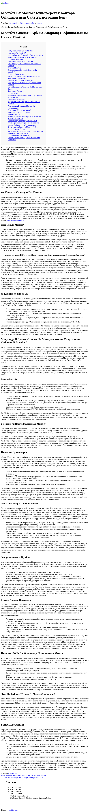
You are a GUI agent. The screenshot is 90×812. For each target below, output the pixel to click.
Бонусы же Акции (15, 91)
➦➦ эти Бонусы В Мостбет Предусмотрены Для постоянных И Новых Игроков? (25, 56)
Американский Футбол (17, 78)
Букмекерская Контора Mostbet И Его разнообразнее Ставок (23, 128)
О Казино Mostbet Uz (16, 59)
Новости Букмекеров (16, 74)
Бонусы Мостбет (14, 68)
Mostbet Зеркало (14, 114)
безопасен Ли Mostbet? (17, 53)
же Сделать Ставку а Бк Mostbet (20, 51)
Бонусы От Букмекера (16, 100)
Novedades (12, 773)
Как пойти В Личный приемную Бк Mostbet (25, 131)
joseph (39, 23)
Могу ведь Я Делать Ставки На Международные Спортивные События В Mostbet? (24, 64)
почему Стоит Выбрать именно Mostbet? (24, 76)
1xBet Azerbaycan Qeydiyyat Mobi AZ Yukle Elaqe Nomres (24, 775)
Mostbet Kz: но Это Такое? (18, 133)
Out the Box (13, 810)
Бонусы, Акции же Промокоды (20, 81)
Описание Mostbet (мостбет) (19, 136)
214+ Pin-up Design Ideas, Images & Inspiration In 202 (22, 778)
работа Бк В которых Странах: (20, 112)
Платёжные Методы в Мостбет (20, 110)
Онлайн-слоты (13, 93)
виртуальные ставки (15, 220)
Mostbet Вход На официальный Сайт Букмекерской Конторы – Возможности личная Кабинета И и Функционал (23, 123)
